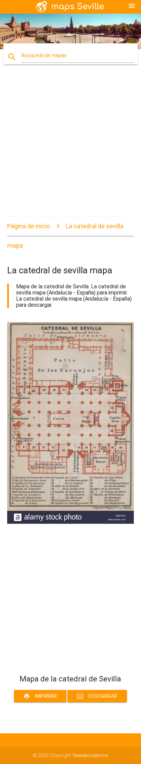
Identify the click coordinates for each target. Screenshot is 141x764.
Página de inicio (28, 226)
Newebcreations (90, 755)
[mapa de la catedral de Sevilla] (70, 522)
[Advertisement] (70, 146)
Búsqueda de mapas (44, 55)
